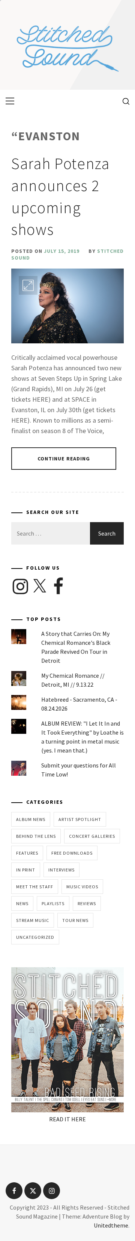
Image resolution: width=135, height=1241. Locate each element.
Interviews (61, 870)
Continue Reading (64, 458)
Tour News (75, 920)
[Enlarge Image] (28, 285)
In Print (25, 870)
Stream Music (32, 920)
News (22, 903)
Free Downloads (72, 853)
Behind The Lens (36, 836)
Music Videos (82, 886)
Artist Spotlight (79, 819)
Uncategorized (35, 937)
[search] (123, 101)
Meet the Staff (34, 886)
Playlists (53, 903)
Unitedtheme (111, 1225)
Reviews (87, 903)
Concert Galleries (92, 836)
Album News (30, 819)
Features (27, 853)
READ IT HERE (67, 1119)
